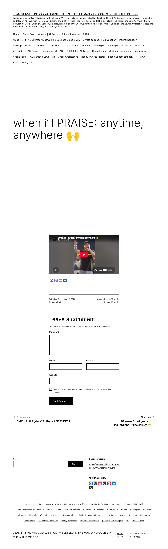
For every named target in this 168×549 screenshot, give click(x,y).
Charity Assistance (68, 56)
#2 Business (55, 45)
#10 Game (32, 51)
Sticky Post (29, 34)
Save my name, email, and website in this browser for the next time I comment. (82, 390)
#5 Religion (99, 45)
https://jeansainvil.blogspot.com (104, 464)
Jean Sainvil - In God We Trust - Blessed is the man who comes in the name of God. (75, 14)
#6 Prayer (113, 45)
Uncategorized (49, 51)
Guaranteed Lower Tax (42, 56)
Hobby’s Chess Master (93, 56)
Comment (54, 332)
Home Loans (99, 51)
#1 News (41, 45)
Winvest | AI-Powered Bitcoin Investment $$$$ (63, 34)
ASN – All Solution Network (74, 51)
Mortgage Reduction (120, 51)
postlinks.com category (120, 56)
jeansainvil (56, 302)
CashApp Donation (23, 45)
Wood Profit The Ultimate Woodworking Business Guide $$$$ (46, 40)
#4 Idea (86, 45)
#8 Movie (139, 45)
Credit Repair (20, 56)
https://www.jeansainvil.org (102, 468)
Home (16, 34)
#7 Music (126, 45)
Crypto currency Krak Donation (99, 40)
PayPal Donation (128, 40)
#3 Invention (72, 45)
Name (52, 360)
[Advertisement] (84, 86)
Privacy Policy (20, 62)
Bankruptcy (140, 51)
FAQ (142, 56)
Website (53, 375)
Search (16, 459)
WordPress (135, 537)
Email (89, 360)
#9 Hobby (18, 51)
